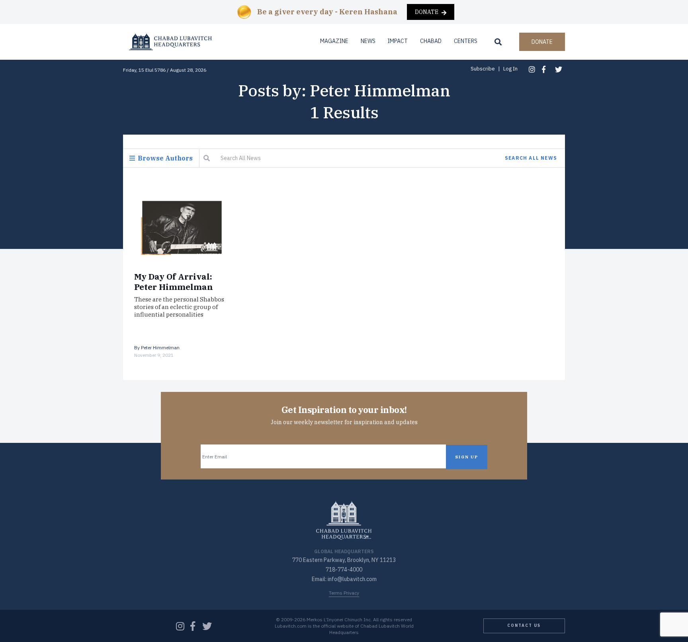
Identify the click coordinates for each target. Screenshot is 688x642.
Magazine (334, 41)
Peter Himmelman (160, 347)
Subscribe (483, 68)
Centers (465, 41)
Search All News (531, 158)
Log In (510, 68)
